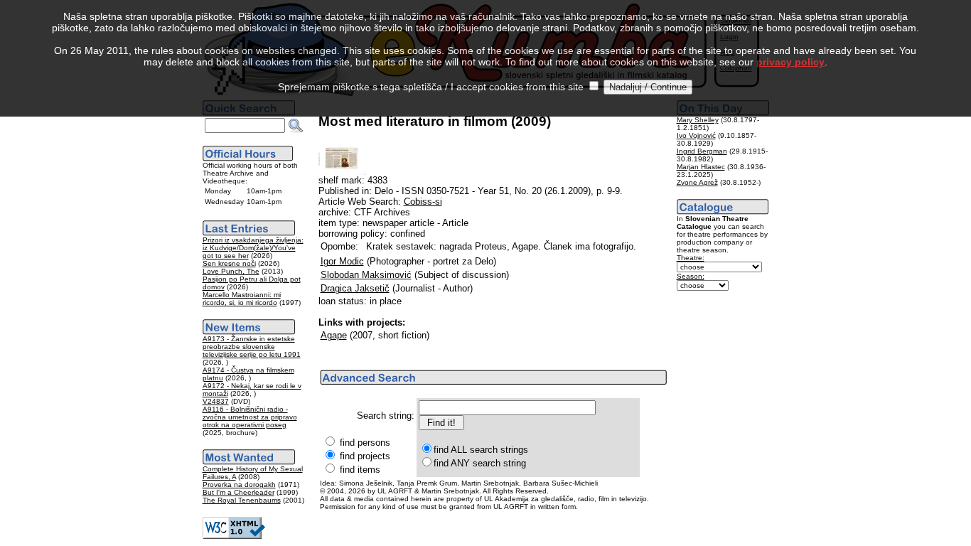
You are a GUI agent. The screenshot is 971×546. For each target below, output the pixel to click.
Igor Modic (342, 261)
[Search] (296, 126)
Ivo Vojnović (696, 135)
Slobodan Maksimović (366, 274)
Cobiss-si (423, 201)
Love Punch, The (231, 271)
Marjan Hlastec (701, 167)
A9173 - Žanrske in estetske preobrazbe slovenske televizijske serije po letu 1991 (252, 346)
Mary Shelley (698, 120)
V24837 (216, 401)
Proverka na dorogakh (239, 484)
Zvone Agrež (697, 182)
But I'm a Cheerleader (238, 492)
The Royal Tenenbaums (242, 500)
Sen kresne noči (229, 263)
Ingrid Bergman (702, 151)
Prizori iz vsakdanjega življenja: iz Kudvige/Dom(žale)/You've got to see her (253, 247)
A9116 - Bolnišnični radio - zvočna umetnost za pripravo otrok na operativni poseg (250, 417)
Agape (334, 335)
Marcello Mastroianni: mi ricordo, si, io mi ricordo (242, 298)
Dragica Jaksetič (355, 288)
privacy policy (790, 62)
